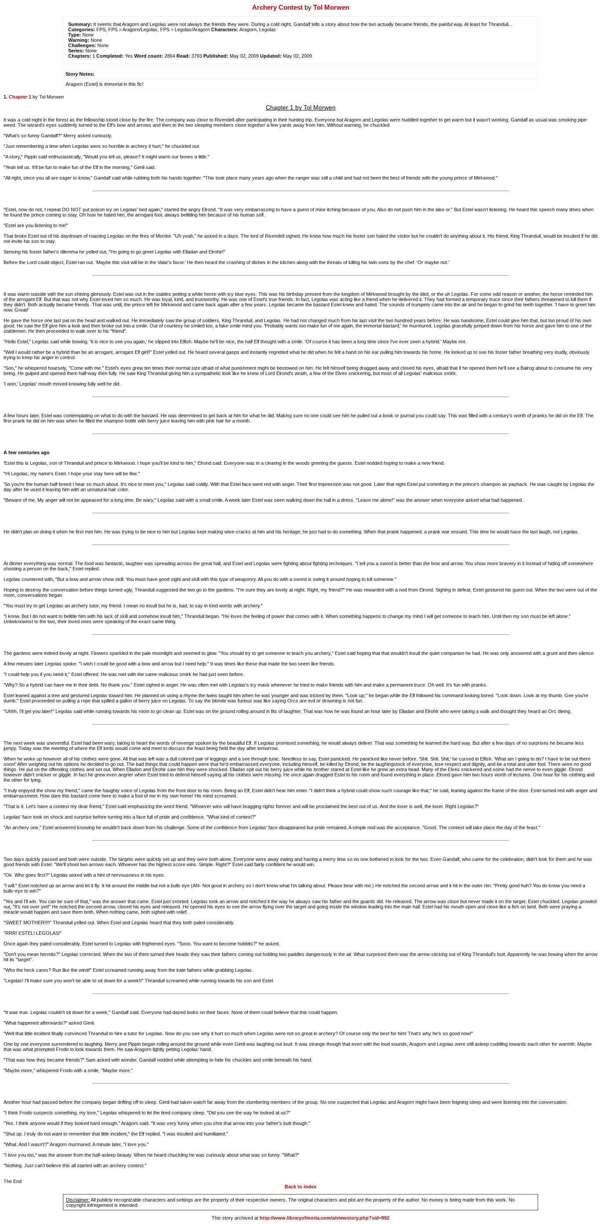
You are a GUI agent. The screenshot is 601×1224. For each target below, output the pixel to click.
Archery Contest (277, 7)
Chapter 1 (20, 96)
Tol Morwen (331, 7)
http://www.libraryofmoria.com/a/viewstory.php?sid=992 (324, 1217)
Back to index (300, 1186)
